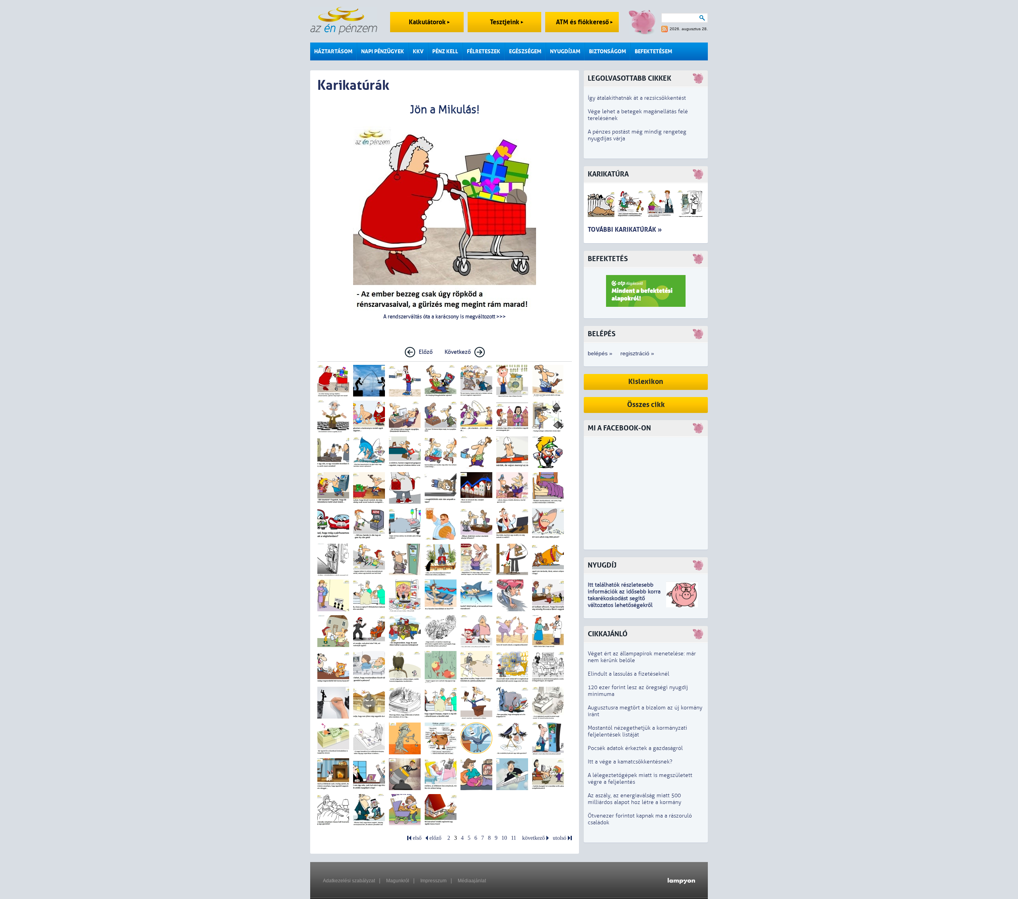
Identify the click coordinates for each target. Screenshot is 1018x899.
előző (435, 838)
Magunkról (397, 881)
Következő (458, 352)
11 (513, 838)
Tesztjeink (505, 22)
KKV (418, 51)
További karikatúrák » (625, 229)
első (417, 838)
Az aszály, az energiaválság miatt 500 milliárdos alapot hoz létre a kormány (634, 799)
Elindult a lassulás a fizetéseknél (628, 673)
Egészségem (525, 51)
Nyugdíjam (565, 51)
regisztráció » (637, 353)
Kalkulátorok (428, 22)
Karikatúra (608, 174)
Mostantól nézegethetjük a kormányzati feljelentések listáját (637, 731)
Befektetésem (653, 51)
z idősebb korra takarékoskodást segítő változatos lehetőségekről (624, 598)
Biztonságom (607, 51)
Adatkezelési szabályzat (349, 881)
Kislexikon (645, 382)
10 (504, 838)
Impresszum (433, 881)
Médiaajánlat (472, 881)
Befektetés (608, 259)
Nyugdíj (602, 565)
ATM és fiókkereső (583, 22)
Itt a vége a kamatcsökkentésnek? (630, 761)
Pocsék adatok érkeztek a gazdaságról (635, 748)
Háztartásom (333, 51)
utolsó (559, 838)
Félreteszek (483, 51)
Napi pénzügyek (382, 51)
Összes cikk (646, 405)
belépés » (600, 353)
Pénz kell (445, 51)
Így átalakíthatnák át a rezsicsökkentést (637, 98)
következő (533, 838)
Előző (426, 352)
